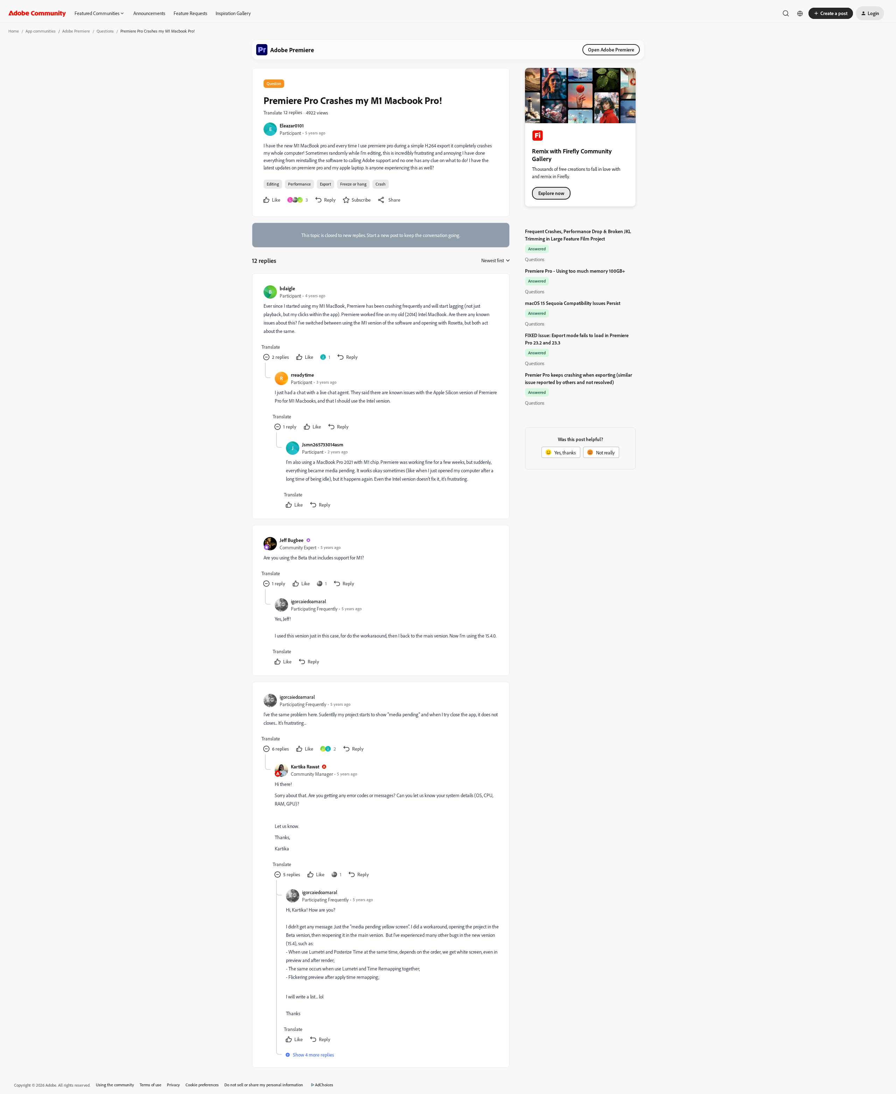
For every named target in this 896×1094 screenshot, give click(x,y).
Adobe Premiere (76, 31)
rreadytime (302, 375)
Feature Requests (190, 13)
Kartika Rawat (305, 766)
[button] (830, 13)
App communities (41, 31)
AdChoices (324, 1084)
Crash (381, 184)
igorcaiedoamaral (308, 601)
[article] (380, 324)
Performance (299, 184)
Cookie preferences (202, 1084)
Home (13, 31)
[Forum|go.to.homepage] (37, 13)
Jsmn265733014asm (322, 444)
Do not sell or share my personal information (263, 1084)
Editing (273, 184)
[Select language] (800, 13)
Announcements (149, 13)
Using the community (115, 1084)
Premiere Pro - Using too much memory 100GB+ (575, 271)
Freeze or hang (353, 184)
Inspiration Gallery (233, 13)
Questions (105, 31)
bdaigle (287, 288)
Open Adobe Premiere (611, 50)
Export (325, 184)
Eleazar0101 (292, 125)
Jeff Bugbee (291, 540)
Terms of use (150, 1084)
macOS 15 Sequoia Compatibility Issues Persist (572, 303)
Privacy (173, 1084)
